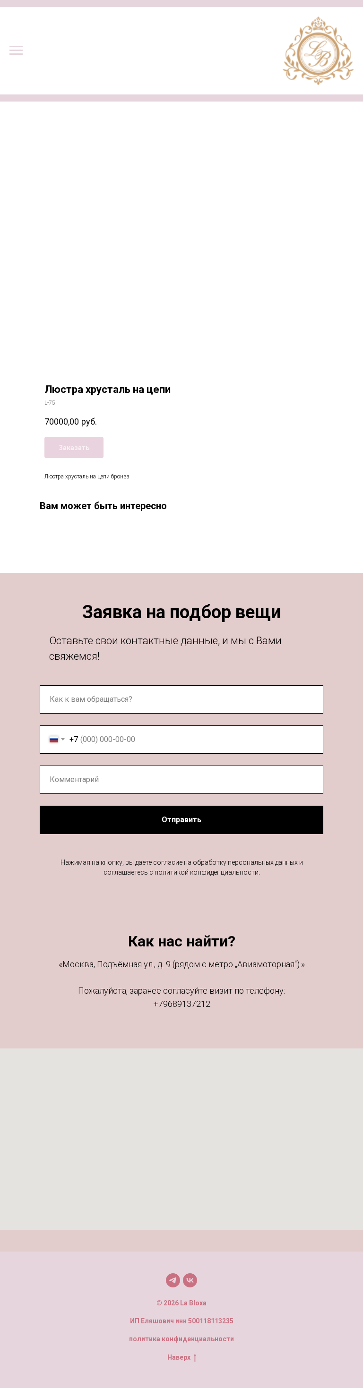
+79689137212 (181, 1004)
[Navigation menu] (16, 50)
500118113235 (210, 1321)
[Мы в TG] (173, 1280)
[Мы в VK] (190, 1280)
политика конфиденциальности (181, 1339)
